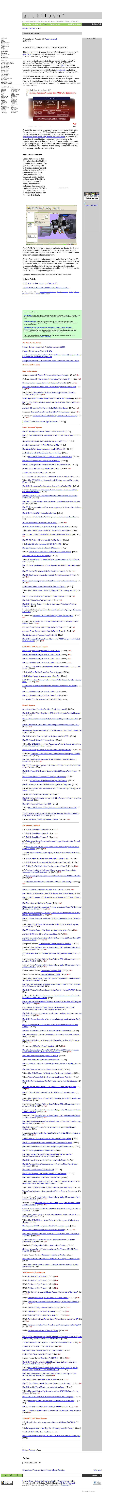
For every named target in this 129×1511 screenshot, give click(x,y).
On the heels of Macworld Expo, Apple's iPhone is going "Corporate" (53, 1292)
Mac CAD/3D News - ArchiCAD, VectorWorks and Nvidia (49, 530)
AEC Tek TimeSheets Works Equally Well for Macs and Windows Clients (52, 853)
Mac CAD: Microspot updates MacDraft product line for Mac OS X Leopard (49, 1081)
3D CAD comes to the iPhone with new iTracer (39, 523)
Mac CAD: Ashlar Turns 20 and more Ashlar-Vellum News (43, 1387)
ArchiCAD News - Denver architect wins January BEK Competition (46, 1139)
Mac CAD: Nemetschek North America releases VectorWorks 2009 (46, 486)
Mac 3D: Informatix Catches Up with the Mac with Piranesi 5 (44, 1406)
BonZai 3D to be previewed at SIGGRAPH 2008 (43, 544)
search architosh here (42, 293)
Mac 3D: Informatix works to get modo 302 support (40, 548)
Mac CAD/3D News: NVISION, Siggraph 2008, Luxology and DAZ (52, 590)
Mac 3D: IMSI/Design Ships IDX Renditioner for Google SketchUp (46, 750)
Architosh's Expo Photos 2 (37, 1280)
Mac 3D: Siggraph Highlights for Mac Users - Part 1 (41, 695)
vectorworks (64, 292)
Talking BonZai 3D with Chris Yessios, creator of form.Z (46, 866)
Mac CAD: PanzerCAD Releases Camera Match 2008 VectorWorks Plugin (49, 771)
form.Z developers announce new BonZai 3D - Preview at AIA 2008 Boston (53, 876)
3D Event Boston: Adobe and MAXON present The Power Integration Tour (49, 1087)
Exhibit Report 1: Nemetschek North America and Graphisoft (48, 862)
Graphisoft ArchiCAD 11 (49, 1358)
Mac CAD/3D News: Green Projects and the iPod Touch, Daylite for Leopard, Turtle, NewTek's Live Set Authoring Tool (49, 1369)
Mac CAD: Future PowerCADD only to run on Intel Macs (42, 1350)
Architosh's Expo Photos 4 (37, 1288)
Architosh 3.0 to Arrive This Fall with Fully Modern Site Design (45, 408)
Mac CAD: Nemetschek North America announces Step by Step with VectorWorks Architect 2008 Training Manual (47, 1155)
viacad (59, 292)
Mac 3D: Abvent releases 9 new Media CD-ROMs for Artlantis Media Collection (51, 919)
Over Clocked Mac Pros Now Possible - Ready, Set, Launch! (44, 709)
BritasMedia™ (66, 1485)
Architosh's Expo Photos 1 (37, 1276)
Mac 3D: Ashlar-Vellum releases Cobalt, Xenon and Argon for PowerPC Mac (50, 719)
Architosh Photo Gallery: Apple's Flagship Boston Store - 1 (43, 627)
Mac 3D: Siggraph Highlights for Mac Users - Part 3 (41, 662)
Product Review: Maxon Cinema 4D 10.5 (37, 351)
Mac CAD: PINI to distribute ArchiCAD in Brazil (39, 1379)
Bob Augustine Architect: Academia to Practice (49, 1245)
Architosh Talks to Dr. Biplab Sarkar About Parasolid (49, 375)
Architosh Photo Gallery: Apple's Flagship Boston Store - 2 (43, 631)
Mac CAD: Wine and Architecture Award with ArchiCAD (42, 1069)
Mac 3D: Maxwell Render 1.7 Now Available (38, 740)
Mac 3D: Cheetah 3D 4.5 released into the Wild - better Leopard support (48, 1092)
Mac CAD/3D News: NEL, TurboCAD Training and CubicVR (50, 457)
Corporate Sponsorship (66, 1481)
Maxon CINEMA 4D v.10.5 (50, 975)
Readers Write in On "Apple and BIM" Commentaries (50, 412)
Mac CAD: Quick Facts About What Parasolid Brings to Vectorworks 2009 (49, 387)
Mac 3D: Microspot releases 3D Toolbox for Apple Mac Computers (46, 785)
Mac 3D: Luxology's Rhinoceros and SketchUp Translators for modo (47, 1143)
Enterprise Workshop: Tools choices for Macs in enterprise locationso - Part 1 (50, 361)
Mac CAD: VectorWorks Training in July (36, 600)
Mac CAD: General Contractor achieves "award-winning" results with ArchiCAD (51, 1019)
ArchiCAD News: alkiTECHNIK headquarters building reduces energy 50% (49, 953)
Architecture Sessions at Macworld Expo (43, 1331)
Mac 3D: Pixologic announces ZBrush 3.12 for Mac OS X (43, 431)
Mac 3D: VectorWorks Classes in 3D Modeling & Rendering (44, 777)
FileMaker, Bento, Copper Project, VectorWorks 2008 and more (51, 1401)
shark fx (71, 292)
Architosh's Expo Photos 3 (37, 1284)
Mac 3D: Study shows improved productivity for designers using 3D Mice (49, 575)
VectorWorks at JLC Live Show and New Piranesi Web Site (49, 1077)
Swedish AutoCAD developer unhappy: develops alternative (54, 517)
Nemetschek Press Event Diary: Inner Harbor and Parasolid (44, 383)
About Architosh (38, 1470)
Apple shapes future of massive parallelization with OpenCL (44, 587)
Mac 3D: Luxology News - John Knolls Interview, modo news (44, 930)
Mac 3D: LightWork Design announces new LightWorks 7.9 (43, 449)
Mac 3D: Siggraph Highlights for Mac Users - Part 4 (41, 658)
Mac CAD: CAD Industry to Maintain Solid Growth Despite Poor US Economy (50, 1040)
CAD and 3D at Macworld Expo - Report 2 (43, 1315)
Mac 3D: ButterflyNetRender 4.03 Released (38, 1150)
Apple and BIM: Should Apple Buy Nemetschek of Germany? (55, 416)
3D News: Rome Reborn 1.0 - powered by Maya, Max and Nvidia (45, 527)
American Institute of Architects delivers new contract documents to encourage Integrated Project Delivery (49, 871)
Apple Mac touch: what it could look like (37, 1346)
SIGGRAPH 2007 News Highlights (38, 1432)
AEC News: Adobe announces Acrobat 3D (40, 283)
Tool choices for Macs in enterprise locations (55, 944)
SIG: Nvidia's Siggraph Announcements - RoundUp (40, 676)
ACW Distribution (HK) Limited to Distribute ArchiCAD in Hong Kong (47, 476)
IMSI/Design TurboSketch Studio (53, 1255)
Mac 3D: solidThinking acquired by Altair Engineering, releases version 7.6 (49, 581)
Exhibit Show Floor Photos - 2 (37, 833)
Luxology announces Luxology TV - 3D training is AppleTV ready (49, 1428)
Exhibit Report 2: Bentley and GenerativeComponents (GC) (47, 858)
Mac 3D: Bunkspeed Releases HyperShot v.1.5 (39, 635)
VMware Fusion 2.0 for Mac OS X (34, 472)
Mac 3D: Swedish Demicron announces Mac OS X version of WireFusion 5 (49, 1063)
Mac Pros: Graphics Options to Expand (36, 903)
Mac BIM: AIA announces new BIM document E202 (41, 461)
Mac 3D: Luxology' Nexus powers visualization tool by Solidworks (46, 465)
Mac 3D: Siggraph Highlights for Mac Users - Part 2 (41, 691)
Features (32, 28)
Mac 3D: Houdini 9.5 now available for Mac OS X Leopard (43, 571)
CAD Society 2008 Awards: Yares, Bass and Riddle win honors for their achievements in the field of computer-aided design (48, 1008)
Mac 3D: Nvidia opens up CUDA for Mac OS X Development (44, 1174)
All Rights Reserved (67, 1483)
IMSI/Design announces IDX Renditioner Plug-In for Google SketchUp (53, 1302)
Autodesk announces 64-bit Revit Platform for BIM (40, 445)
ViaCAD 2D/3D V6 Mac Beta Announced (43, 819)
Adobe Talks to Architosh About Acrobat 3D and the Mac (46, 287)
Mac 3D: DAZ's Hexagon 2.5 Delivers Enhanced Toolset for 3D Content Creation (51, 897)
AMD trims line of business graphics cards (43, 1060)
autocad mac (44, 292)
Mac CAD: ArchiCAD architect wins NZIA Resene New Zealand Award (47, 893)
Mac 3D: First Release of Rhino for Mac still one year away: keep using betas (50, 402)
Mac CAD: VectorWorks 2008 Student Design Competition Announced (47, 1147)
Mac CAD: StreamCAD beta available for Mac (39, 513)
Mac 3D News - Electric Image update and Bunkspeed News (50, 1187)
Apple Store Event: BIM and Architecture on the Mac (41, 453)
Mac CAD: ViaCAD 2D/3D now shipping (36, 556)
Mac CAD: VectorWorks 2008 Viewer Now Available (41, 1178)
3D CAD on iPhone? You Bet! (43, 1046)
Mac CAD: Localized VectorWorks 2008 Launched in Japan (44, 1160)
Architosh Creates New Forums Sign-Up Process (40, 422)
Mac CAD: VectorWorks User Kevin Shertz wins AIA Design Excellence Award (50, 1259)
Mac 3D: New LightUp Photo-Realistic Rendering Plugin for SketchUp (47, 534)
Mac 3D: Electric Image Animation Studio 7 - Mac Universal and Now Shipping (50, 1410)
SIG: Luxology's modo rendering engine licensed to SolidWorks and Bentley (49, 686)
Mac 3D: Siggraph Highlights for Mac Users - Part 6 (41, 651)
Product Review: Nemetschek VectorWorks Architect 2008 (43, 347)
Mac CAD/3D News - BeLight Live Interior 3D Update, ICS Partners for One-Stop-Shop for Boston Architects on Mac (51, 1182)
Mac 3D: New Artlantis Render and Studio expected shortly (43, 1230)
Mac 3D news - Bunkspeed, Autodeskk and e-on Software (50, 552)
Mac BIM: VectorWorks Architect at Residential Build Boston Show (46, 1031)
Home (24, 28)
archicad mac (52, 292)
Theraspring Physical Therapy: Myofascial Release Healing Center (44, 327)
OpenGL (63, 65)
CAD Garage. (28, 315)
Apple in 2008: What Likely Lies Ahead (36, 1354)
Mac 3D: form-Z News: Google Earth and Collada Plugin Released (46, 1383)
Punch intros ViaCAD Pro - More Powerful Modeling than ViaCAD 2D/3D (54, 1325)
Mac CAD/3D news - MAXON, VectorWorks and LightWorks (50, 1073)
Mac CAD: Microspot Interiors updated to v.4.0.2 (40, 1056)
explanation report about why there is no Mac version (44, 137)
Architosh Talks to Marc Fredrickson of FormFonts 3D (50, 379)
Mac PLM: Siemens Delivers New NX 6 (36, 804)
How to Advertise (50, 1481)
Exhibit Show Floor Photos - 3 (37, 837)
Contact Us (39, 1481)
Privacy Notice (27, 1481)
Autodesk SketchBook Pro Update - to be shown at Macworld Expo (46, 1342)
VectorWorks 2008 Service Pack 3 (41, 794)
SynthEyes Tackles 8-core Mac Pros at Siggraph (44, 672)
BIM (26, 293)
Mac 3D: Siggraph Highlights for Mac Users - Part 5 (41, 655)
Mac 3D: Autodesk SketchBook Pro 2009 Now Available (42, 889)
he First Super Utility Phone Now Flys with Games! (48, 781)
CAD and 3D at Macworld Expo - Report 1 (43, 1311)
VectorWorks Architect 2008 (51, 971)
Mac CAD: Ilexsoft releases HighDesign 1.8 (38, 1170)
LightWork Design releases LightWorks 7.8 (43, 1307)
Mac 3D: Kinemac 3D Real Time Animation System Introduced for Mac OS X (50, 725)
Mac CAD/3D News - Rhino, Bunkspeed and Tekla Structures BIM (52, 808)
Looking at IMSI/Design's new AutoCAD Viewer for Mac (48, 1298)
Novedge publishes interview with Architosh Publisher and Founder (46, 398)
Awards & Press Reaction (55, 1470)
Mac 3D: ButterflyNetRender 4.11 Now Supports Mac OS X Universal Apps (49, 565)
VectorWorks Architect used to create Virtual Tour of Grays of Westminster (49, 1191)
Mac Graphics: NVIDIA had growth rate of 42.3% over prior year (45, 1226)
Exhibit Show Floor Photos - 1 (37, 829)
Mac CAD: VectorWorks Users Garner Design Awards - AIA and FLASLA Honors (51, 990)
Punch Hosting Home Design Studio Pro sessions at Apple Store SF (53, 1319)
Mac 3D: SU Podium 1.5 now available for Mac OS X (41, 540)
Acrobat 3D (27, 54)
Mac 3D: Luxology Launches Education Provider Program (43, 596)
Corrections (27, 1470)
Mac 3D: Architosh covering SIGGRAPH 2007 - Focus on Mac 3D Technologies (51, 1436)
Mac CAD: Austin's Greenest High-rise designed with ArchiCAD (45, 736)
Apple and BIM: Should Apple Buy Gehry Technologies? (53, 616)
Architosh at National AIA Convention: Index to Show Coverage (49, 882)
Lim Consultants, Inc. (30, 321)
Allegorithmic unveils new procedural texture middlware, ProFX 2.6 (50, 1422)
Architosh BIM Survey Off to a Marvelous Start (39, 934)
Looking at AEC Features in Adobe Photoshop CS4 (40, 468)
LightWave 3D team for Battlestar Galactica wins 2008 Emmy (44, 441)
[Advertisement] (51, 302)
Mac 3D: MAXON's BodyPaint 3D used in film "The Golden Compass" (47, 1397)
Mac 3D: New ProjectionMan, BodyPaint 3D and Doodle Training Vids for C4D (50, 435)
